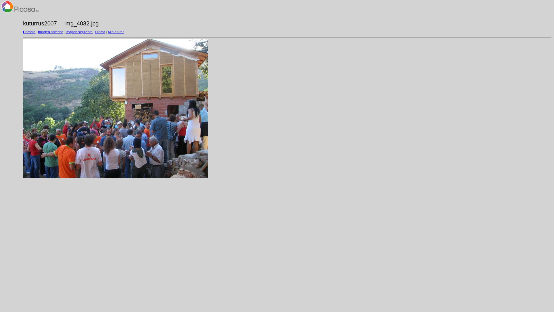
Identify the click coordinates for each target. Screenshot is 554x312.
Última (100, 32)
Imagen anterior (50, 32)
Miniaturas (116, 32)
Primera (29, 32)
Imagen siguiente (79, 32)
